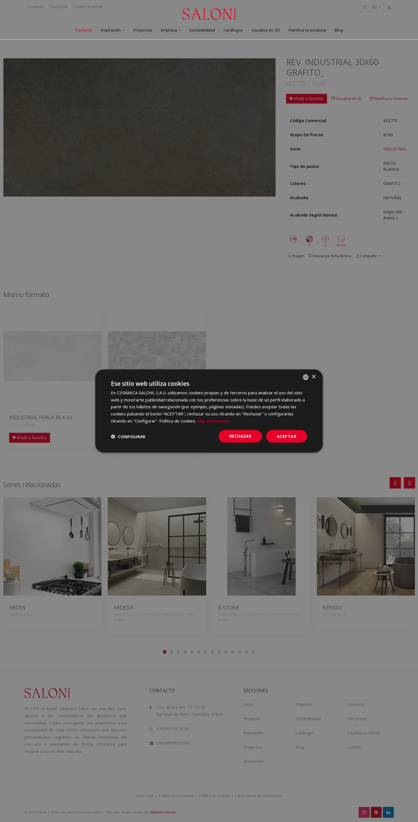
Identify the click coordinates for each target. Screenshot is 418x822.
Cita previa (58, 6)
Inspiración (111, 30)
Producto (83, 30)
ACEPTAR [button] (286, 436)
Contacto (35, 6)
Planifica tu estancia (307, 30)
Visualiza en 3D (265, 30)
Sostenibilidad (202, 30)
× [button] (313, 377)
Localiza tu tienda (88, 6)
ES (375, 7)
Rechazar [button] (240, 435)
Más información (213, 420)
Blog (338, 30)
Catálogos (233, 30)
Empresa (169, 30)
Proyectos (142, 30)
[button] (128, 436)
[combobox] (306, 377)
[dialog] (209, 411)
